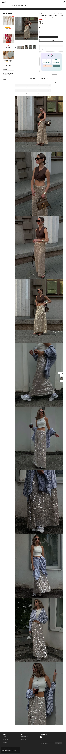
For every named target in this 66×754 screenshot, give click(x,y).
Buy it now (51, 40)
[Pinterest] (41, 737)
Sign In (52, 2)
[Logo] (4, 2)
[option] (11, 9)
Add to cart (8, 30)
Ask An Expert (54, 74)
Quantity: (40, 30)
